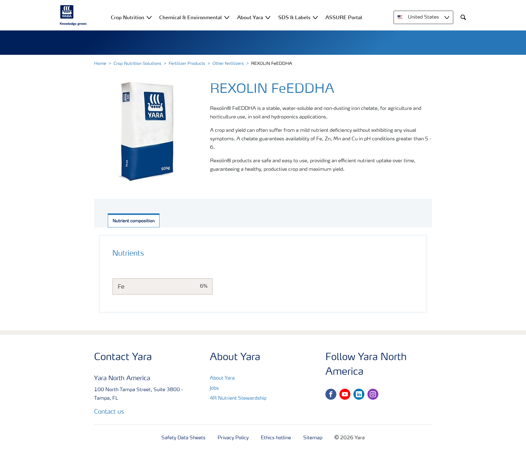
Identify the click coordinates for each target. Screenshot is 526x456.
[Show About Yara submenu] (267, 17)
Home (100, 63)
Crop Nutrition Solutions (137, 63)
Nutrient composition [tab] (134, 221)
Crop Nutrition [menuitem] (127, 17)
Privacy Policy (233, 438)
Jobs (214, 388)
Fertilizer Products (187, 63)
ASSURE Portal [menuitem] (343, 17)
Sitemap (312, 438)
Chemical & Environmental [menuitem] (190, 17)
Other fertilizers (228, 63)
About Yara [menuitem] (250, 17)
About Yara (222, 378)
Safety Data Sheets (183, 438)
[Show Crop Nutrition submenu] (149, 17)
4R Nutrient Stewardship (238, 398)
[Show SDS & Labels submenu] (315, 17)
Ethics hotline (276, 438)
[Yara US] (73, 15)
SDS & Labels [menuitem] (294, 17)
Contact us (109, 412)
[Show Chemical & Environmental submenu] (226, 17)
